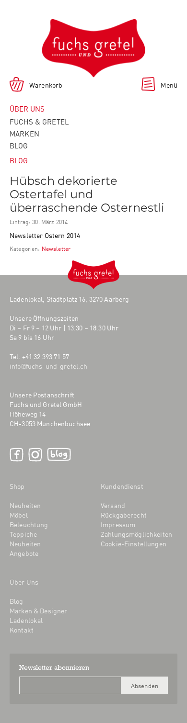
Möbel (19, 515)
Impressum (118, 524)
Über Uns (24, 582)
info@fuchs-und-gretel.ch (48, 366)
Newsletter (56, 248)
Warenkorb (45, 85)
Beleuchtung (29, 524)
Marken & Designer (38, 610)
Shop (17, 486)
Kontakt (22, 629)
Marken (24, 133)
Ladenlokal (26, 620)
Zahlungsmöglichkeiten (136, 534)
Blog (19, 145)
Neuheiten (25, 505)
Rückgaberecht (124, 515)
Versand (113, 505)
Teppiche (23, 534)
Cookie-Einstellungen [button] (133, 543)
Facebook (16, 455)
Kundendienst (122, 486)
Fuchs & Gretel (39, 121)
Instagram (35, 455)
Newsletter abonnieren (54, 668)
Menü (169, 85)
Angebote (24, 553)
